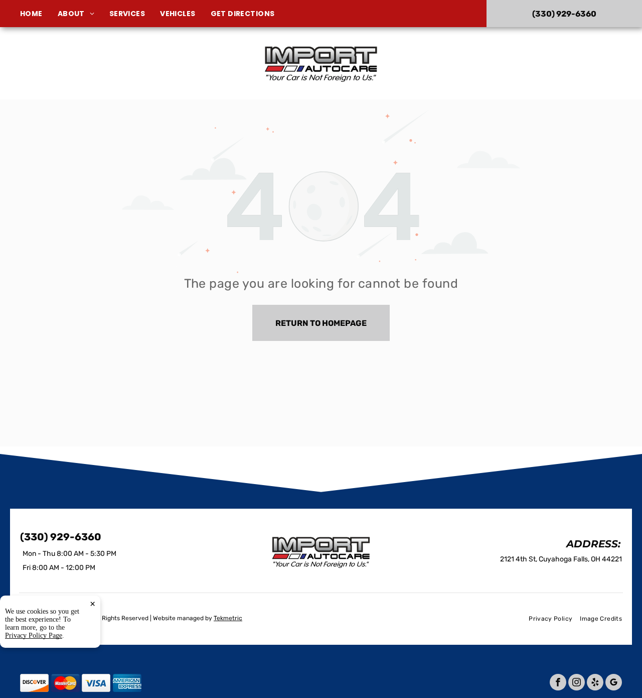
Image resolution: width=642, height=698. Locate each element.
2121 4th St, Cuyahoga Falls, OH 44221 (113, 77)
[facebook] (558, 683)
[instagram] (576, 683)
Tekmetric (228, 618)
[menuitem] (39, 14)
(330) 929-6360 (536, 63)
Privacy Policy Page (33, 635)
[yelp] (595, 683)
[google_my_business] (613, 683)
